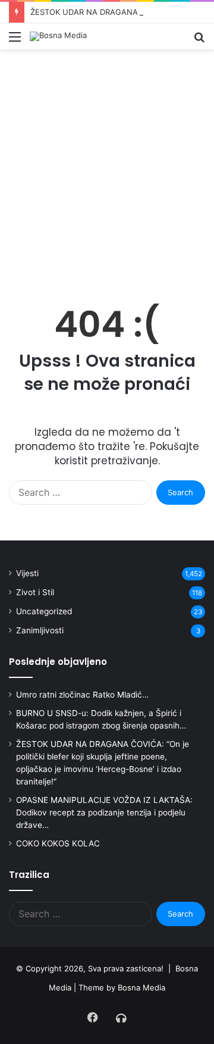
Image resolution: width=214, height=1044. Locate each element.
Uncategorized (44, 611)
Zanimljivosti (40, 630)
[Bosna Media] (58, 36)
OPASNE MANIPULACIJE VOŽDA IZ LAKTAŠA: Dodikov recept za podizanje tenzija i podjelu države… (104, 812)
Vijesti (27, 573)
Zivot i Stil (35, 592)
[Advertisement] (107, 174)
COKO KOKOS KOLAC (58, 843)
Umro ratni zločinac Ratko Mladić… (82, 694)
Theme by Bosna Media (121, 987)
